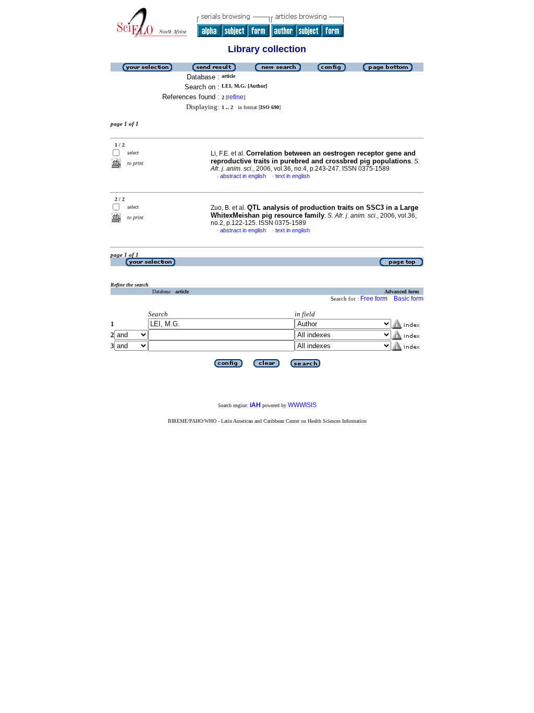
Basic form (408, 298)
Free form (373, 298)
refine (235, 97)
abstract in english (243, 176)
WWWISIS (302, 405)
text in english (292, 176)
